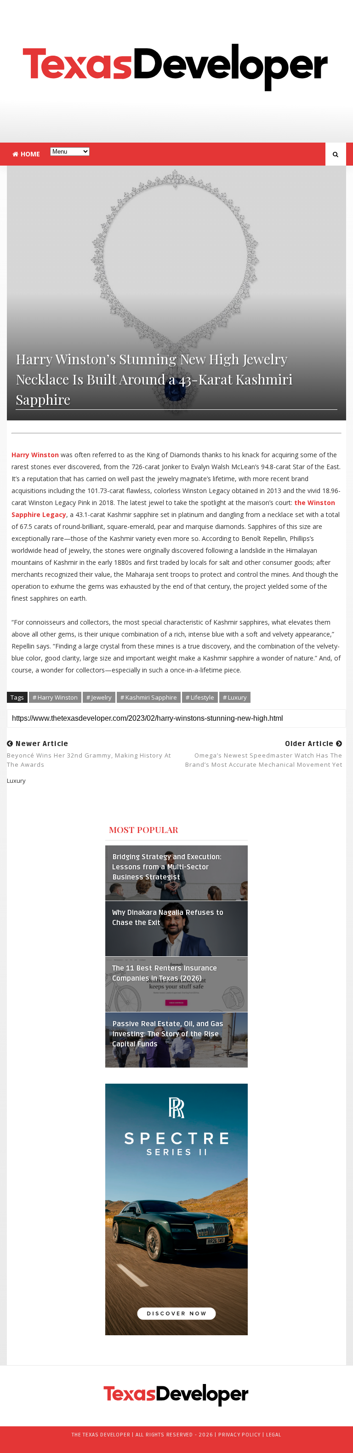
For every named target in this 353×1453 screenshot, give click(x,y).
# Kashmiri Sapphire (148, 697)
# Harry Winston (55, 697)
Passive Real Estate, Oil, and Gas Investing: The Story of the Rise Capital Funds (167, 1034)
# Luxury (235, 697)
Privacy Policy (239, 1434)
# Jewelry (99, 697)
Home (30, 153)
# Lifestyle (200, 697)
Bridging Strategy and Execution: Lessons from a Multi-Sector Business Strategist (167, 867)
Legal (273, 1434)
